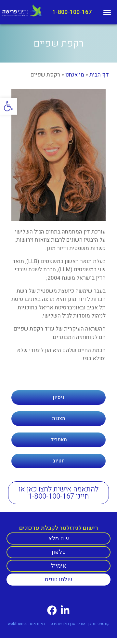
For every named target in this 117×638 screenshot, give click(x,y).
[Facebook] (52, 610)
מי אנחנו (74, 75)
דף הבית (99, 75)
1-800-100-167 (72, 12)
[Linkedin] (65, 610)
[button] (8, 106)
